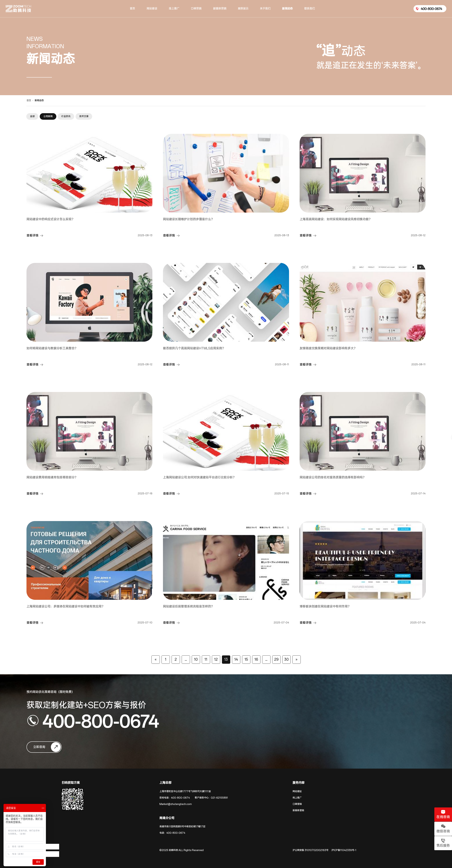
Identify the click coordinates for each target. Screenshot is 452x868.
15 (246, 659)
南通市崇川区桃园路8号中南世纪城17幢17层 (182, 826)
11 (205, 659)
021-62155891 (219, 797)
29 (276, 659)
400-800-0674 (100, 721)
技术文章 (83, 116)
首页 (28, 100)
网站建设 (297, 791)
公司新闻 (48, 116)
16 (256, 659)
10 (196, 659)
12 (216, 659)
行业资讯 (65, 116)
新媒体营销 (298, 810)
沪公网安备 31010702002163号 (310, 850)
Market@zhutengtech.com (175, 804)
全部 (32, 116)
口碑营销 (297, 804)
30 (286, 659)
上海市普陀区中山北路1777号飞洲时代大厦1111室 (185, 791)
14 (236, 659)
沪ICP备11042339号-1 (343, 850)
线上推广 (297, 797)
